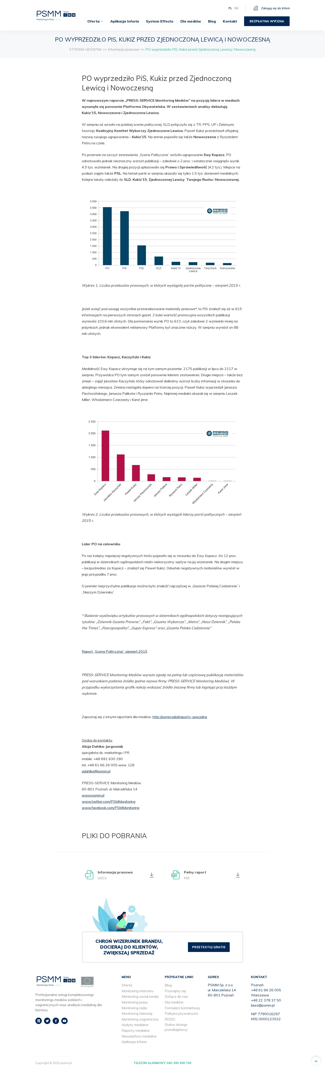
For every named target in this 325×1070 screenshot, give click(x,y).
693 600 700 (182, 1063)
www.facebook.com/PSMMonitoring (110, 807)
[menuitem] (95, 21)
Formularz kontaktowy (182, 1008)
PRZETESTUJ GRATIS (209, 947)
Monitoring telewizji (137, 1013)
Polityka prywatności (181, 1013)
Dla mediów (190, 21)
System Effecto (159, 21)
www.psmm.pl (93, 795)
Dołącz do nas (176, 996)
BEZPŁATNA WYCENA (267, 21)
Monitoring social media (140, 996)
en (236, 8)
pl (230, 8)
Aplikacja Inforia (124, 21)
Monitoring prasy (135, 1002)
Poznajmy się (175, 991)
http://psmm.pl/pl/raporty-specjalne (180, 717)
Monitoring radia (134, 1008)
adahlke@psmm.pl (96, 771)
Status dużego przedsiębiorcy (176, 1027)
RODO (170, 1019)
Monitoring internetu (137, 991)
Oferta (93, 21)
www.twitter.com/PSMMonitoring (108, 801)
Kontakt (230, 21)
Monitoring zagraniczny (140, 1019)
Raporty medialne (136, 1030)
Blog (212, 21)
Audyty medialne (135, 1024)
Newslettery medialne (139, 1036)
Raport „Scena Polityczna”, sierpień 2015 (114, 651)
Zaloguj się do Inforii (275, 8)
